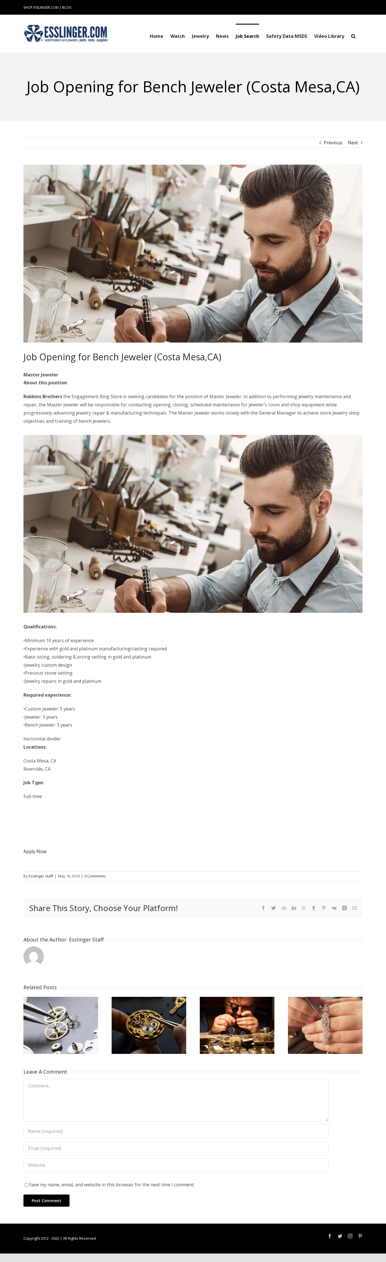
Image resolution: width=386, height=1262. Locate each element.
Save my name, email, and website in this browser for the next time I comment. (112, 1185)
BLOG (66, 7)
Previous (333, 143)
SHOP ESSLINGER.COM (40, 7)
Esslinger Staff (41, 876)
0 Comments (95, 876)
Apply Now (34, 851)
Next (353, 143)
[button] (353, 35)
